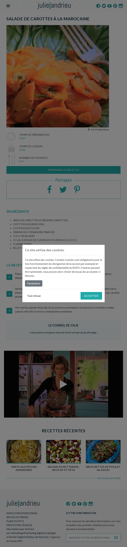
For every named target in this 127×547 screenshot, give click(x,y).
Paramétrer (33, 283)
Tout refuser (34, 295)
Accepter (91, 295)
